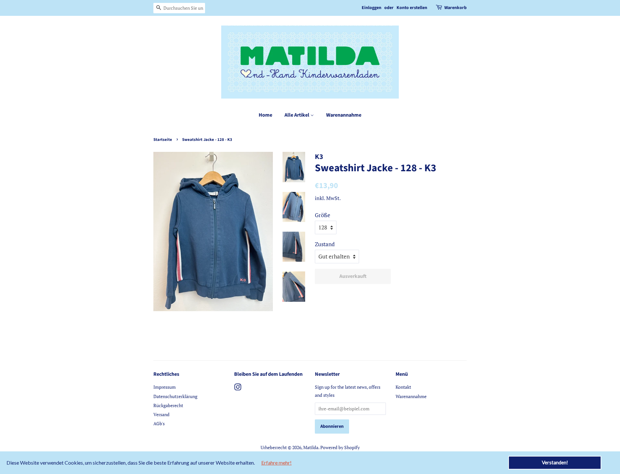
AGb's (159, 423)
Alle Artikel (297, 115)
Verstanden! (555, 462)
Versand (161, 414)
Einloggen (371, 8)
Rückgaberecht (168, 405)
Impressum (164, 387)
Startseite (162, 139)
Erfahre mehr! (276, 462)
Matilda (310, 447)
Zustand (325, 244)
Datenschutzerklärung (175, 396)
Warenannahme (343, 115)
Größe (322, 215)
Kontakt (403, 387)
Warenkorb (455, 8)
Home (265, 115)
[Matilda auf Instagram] (237, 388)
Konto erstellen (412, 8)
